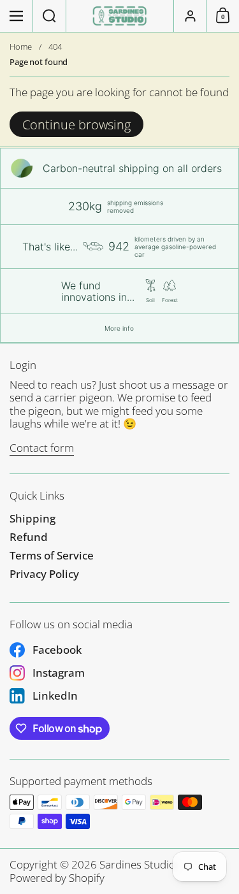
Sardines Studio (137, 864)
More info (119, 328)
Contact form (42, 447)
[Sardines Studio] (119, 15)
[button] (49, 16)
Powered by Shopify (57, 877)
